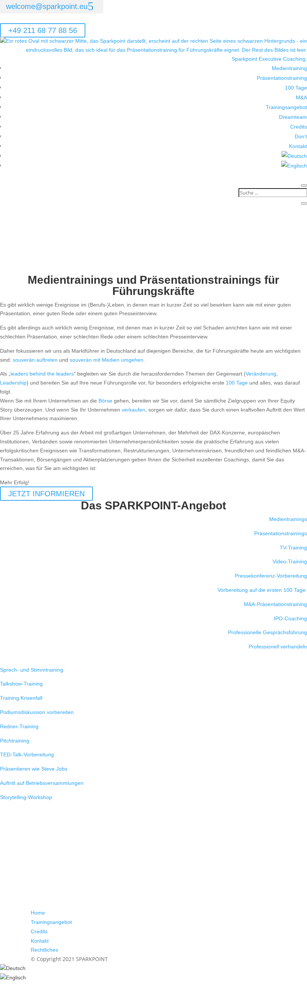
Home (38, 913)
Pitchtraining (14, 741)
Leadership (13, 383)
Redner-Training (19, 726)
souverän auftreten (36, 360)
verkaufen (133, 410)
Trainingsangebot (286, 107)
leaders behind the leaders (42, 374)
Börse (105, 401)
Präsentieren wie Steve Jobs (33, 769)
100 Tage (296, 88)
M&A (301, 97)
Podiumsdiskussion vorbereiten (37, 712)
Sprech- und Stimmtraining (31, 670)
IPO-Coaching (290, 618)
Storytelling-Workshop (26, 797)
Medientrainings (288, 519)
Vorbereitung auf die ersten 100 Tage (262, 590)
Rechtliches (44, 950)
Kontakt (298, 146)
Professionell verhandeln (278, 647)
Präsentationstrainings (280, 533)
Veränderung (261, 374)
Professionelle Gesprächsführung (267, 632)
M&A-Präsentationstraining (275, 604)
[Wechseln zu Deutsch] (12, 968)
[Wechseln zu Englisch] (294, 166)
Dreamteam (293, 117)
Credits (298, 127)
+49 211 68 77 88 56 (42, 30)
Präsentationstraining (282, 78)
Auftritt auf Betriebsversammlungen (41, 783)
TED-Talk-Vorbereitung (27, 754)
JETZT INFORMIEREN (46, 494)
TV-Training (293, 548)
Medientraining (289, 68)
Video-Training (290, 561)
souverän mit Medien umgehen (106, 360)
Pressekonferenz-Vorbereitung (271, 576)
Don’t (301, 136)
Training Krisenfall (21, 698)
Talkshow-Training (21, 684)
